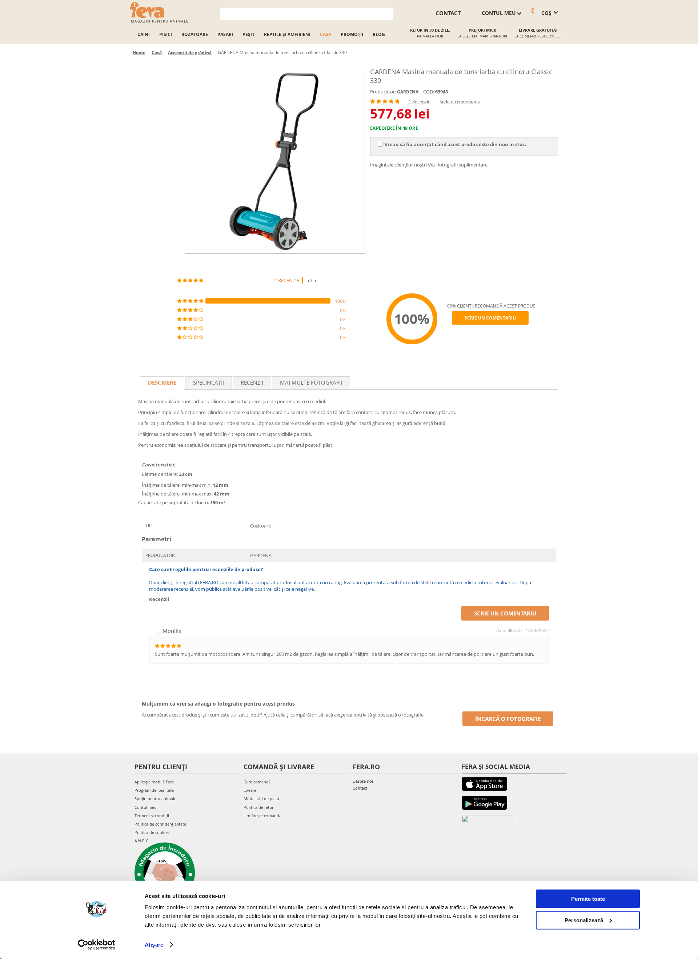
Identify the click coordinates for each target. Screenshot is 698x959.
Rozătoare (194, 34)
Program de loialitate (154, 790)
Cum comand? (257, 782)
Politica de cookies (152, 832)
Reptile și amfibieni (287, 34)
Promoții (352, 34)
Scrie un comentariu (460, 102)
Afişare (154, 945)
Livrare (250, 790)
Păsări (225, 34)
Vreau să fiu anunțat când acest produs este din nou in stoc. (455, 144)
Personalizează (584, 920)
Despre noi (363, 781)
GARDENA (407, 92)
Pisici (165, 34)
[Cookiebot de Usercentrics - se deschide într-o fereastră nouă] (96, 944)
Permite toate (588, 899)
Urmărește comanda (262, 815)
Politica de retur (258, 807)
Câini (143, 34)
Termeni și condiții (152, 815)
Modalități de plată (261, 798)
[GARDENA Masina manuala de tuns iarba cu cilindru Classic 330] (275, 160)
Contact (360, 788)
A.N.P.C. (142, 840)
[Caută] (387, 13)
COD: (428, 91)
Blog (379, 34)
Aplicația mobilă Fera (154, 782)
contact (448, 13)
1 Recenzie (419, 102)
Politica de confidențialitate (160, 824)
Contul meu (146, 807)
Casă (325, 34)
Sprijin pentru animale (155, 798)
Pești (248, 34)
